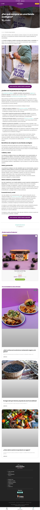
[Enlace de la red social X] (18, 226)
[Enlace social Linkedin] (21, 226)
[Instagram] (20, 492)
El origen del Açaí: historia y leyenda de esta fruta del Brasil (20, 401)
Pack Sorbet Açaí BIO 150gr (20, 271)
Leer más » (5, 356)
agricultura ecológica (23, 108)
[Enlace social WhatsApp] (23, 226)
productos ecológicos (8, 93)
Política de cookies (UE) (12, 502)
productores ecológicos (17, 196)
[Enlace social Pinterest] (19, 1)
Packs (22, 272)
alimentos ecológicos (29, 118)
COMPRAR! (37, 3)
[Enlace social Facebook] (16, 1)
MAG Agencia (22, 505)
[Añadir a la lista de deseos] (36, 236)
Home (3, 32)
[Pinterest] (22, 492)
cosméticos (27, 138)
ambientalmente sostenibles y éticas (18, 96)
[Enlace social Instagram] (17, 1)
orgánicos (32, 93)
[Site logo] (20, 3)
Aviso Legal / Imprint (28, 502)
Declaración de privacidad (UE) (20, 502)
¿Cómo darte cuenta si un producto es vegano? (16, 450)
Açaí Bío (18, 272)
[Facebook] (18, 492)
